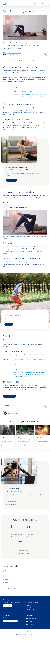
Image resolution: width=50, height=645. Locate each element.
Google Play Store (12, 504)
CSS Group (31, 624)
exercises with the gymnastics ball (14, 251)
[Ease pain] (17, 531)
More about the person (13, 413)
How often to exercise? (14, 60)
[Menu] (46, 4)
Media (30, 621)
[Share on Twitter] (45, 54)
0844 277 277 (29, 605)
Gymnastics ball (36, 60)
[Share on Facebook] (42, 54)
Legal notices (24, 634)
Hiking (6, 582)
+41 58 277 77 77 (30, 609)
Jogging (7, 573)
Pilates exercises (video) (26, 60)
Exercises (7, 570)
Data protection (32, 634)
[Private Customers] (4, 4)
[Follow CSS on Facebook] (22, 631)
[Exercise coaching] (32, 531)
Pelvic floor (5, 60)
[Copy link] (38, 54)
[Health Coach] (25, 547)
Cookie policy (18, 634)
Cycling (7, 579)
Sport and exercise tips (10, 588)
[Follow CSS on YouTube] (25, 631)
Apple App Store (12, 501)
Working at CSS (32, 618)
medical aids (34, 372)
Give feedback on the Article (41, 412)
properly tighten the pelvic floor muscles (27, 94)
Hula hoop (44, 60)
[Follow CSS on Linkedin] (28, 631)
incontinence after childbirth (19, 249)
